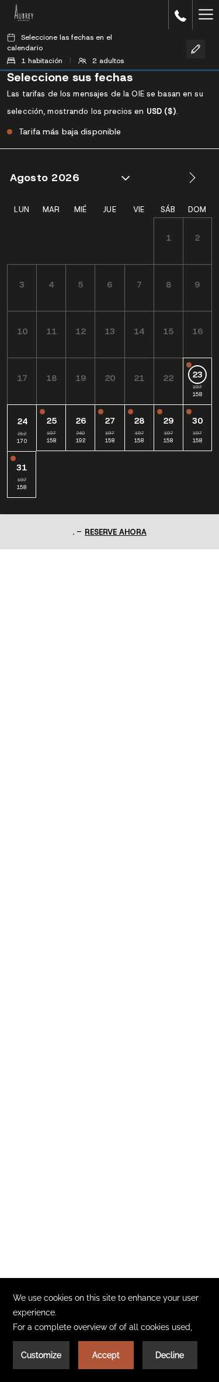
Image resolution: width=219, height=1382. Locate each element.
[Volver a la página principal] (23, 14)
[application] (109, 1330)
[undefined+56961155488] (180, 14)
